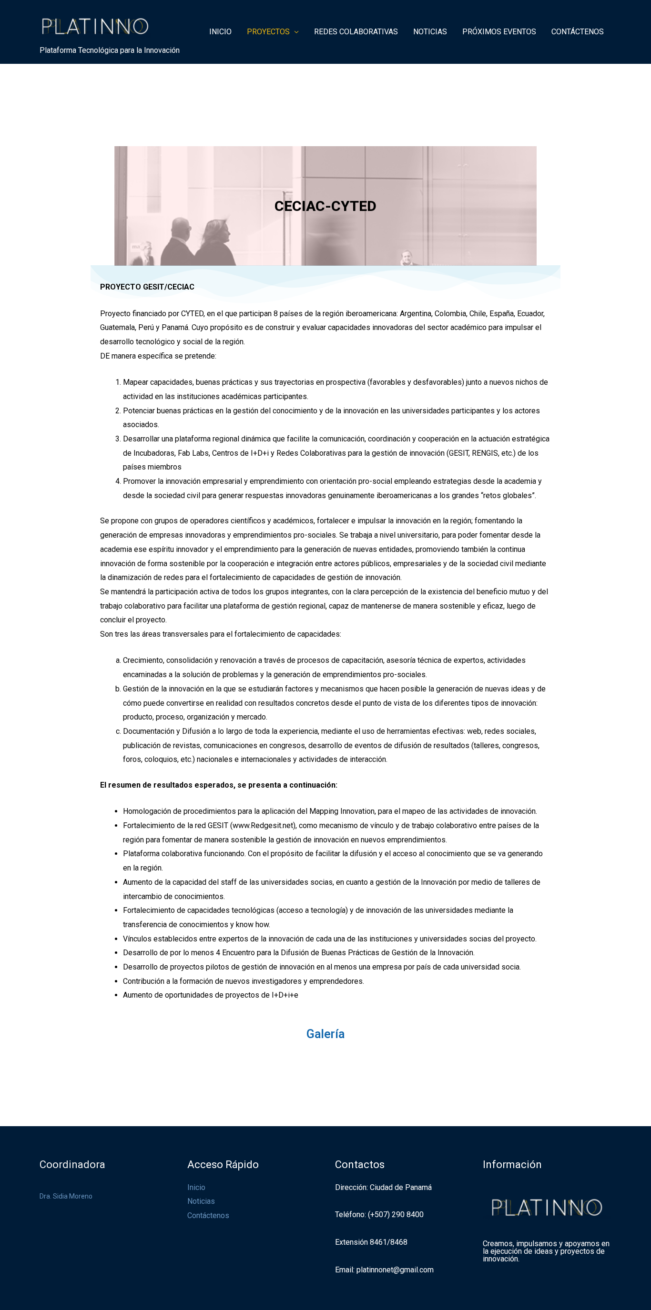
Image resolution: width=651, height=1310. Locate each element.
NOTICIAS (430, 31)
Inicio (196, 1187)
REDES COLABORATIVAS (356, 31)
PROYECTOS (268, 31)
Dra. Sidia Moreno (66, 1196)
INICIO (220, 31)
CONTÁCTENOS (577, 31)
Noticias (201, 1201)
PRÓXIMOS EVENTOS (499, 31)
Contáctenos (208, 1215)
